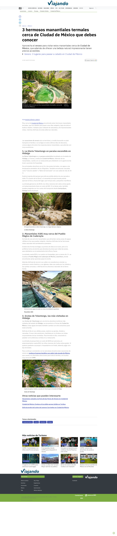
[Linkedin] (20, 22)
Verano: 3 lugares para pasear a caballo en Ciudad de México (53, 54)
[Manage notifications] (114, 533)
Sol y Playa (61, 8)
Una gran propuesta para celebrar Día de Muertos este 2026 (69, 450)
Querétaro (43, 422)
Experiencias (68, 8)
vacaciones (23, 11)
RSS (81, 498)
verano (36, 422)
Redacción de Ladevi (32, 120)
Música (63, 461)
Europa (36, 11)
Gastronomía (37, 488)
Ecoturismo (26, 461)
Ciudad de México (55, 11)
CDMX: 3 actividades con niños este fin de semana (30, 449)
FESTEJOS (64, 444)
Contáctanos (79, 495)
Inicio (24, 26)
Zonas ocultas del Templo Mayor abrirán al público (49, 465)
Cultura (44, 461)
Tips (56, 8)
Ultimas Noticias (38, 490)
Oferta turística (32, 8)
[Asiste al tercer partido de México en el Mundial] (88, 458)
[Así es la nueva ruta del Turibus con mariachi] (69, 458)
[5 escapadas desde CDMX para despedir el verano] (50, 442)
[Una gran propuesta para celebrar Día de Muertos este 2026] (69, 442)
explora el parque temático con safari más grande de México (49, 353)
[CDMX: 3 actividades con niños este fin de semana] (30, 442)
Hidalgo (50, 422)
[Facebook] (20, 16)
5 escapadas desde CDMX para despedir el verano (49, 450)
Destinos (40, 8)
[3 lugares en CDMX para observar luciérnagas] (30, 458)
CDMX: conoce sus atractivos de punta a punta (87, 450)
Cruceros (75, 8)
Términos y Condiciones (26, 500)
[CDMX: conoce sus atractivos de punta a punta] (88, 442)
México (52, 8)
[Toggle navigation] (23, 8)
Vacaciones (46, 8)
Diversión (25, 444)
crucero (30, 11)
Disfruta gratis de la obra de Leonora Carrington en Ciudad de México (45, 407)
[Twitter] (20, 19)
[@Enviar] (20, 26)
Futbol (82, 461)
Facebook (74, 480)
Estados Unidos (44, 11)
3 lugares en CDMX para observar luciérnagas (30, 465)
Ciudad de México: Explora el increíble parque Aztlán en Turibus (44, 404)
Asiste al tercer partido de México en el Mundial (88, 465)
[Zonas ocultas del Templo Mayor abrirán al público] (50, 458)
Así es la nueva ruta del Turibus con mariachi (68, 465)
